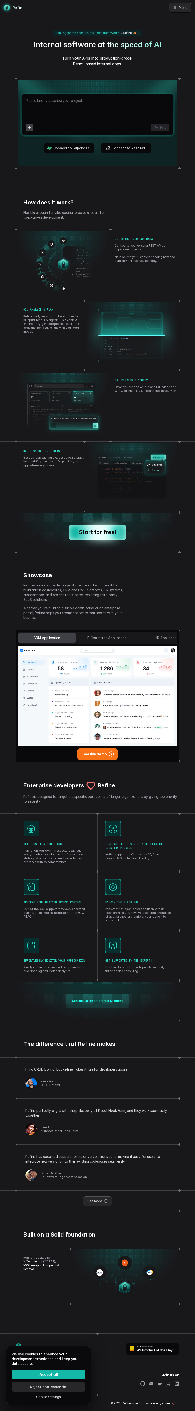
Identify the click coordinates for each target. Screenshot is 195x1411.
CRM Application (47, 638)
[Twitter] (168, 1383)
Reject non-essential (48, 1387)
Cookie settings (48, 1397)
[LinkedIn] (177, 1383)
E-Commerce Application (107, 638)
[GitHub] (142, 1383)
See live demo (95, 754)
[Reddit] (159, 1383)
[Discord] (151, 1383)
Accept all (48, 1374)
